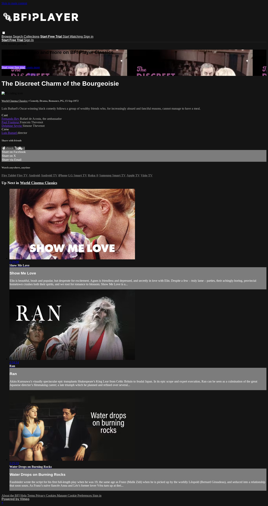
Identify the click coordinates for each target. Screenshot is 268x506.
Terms (31, 495)
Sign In (29, 40)
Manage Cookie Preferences (75, 495)
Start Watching (73, 36)
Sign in (88, 36)
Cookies (51, 495)
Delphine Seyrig (12, 125)
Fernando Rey (11, 118)
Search (18, 36)
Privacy (41, 495)
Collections (31, 36)
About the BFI (11, 495)
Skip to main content (14, 3)
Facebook (8, 148)
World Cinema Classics (15, 100)
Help (23, 495)
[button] (3, 33)
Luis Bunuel (10, 132)
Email (21, 148)
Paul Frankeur (11, 122)
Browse (7, 36)
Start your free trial (14, 67)
